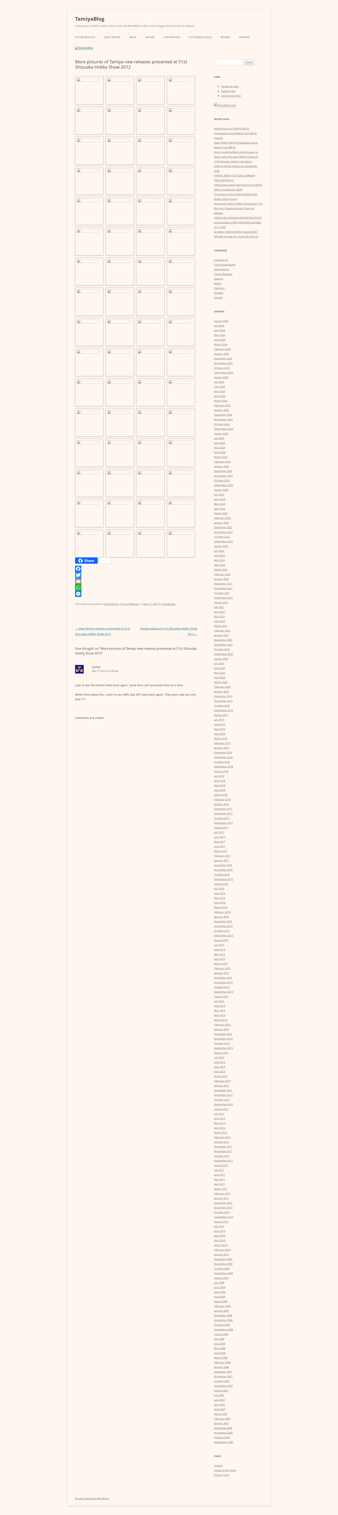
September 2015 (223, 935)
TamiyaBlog (89, 18)
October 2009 (222, 1268)
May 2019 (219, 729)
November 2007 (223, 1376)
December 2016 (223, 865)
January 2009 (221, 1311)
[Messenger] (136, 594)
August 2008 (221, 1334)
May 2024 (219, 447)
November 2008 (223, 1320)
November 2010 (223, 1207)
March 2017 (220, 851)
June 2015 (219, 949)
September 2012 (223, 1104)
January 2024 (221, 466)
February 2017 (222, 855)
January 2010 (221, 1254)
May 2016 (219, 898)
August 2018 (221, 771)
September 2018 (223, 766)
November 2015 (223, 926)
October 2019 (222, 705)
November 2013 (223, 1038)
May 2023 (219, 504)
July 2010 (219, 1226)
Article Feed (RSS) (231, 96)
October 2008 (222, 1325)
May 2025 (219, 391)
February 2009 (222, 1306)
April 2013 (219, 1071)
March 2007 (220, 1414)
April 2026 (219, 339)
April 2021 (219, 621)
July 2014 (219, 1001)
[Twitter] (136, 575)
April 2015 (219, 959)
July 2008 (219, 1339)
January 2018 (221, 804)
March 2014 (220, 1020)
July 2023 (219, 494)
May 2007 (219, 1404)
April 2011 (219, 1184)
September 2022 (223, 541)
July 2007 (219, 1395)
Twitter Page (228, 91)
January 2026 (221, 354)
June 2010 (219, 1231)
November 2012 (223, 1095)
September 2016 (223, 879)
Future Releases (85, 37)
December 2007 (223, 1371)
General (218, 278)
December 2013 (223, 1034)
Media (133, 37)
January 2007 (221, 1423)
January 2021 (221, 635)
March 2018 (220, 794)
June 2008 (219, 1343)
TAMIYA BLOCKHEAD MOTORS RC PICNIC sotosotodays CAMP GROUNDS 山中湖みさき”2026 (238, 222)
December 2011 (223, 1146)
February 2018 (222, 799)
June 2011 (219, 1174)
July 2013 (219, 1057)
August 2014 (221, 996)
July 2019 (219, 719)
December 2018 (223, 752)
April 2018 (219, 790)
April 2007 (219, 1409)
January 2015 (221, 973)
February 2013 (222, 1081)
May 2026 (219, 335)
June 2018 (219, 780)
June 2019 (219, 724)
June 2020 (219, 668)
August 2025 (221, 377)
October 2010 (222, 1212)
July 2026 (219, 325)
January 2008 (221, 1367)
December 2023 (223, 471)
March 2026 (220, 344)
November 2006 (223, 1432)
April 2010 (219, 1240)
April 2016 (219, 902)
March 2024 (220, 457)
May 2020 (219, 673)
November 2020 (223, 644)
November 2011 (223, 1151)
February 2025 (222, 405)
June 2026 (219, 330)
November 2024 (223, 419)
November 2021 (223, 588)
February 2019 (222, 743)
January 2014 (221, 1029)
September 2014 (223, 992)
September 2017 (223, 823)
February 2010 (222, 1250)
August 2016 (221, 884)
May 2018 (219, 785)
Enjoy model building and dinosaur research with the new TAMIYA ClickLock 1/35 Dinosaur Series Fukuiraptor (236, 156)
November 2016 (223, 870)
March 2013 (220, 1076)
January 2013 (221, 1085)
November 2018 (223, 757)
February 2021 (222, 630)
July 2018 (219, 776)
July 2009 (219, 1282)
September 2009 (223, 1273)
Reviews (225, 37)
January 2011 (221, 1198)
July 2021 (219, 607)
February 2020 (222, 687)
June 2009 (219, 1287)
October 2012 (222, 1099)
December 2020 (223, 640)
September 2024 (223, 429)
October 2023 (222, 480)
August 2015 (221, 940)
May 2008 (219, 1348)
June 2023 (219, 499)
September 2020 (223, 654)
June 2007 (219, 1400)
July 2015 (219, 945)
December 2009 (223, 1259)
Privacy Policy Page (225, 1470)
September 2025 (223, 372)
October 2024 (222, 424)
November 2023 (223, 476)
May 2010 (219, 1235)
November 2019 (223, 701)
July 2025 (219, 382)
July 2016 (219, 888)
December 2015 (223, 921)
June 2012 (219, 1118)
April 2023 (219, 508)
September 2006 (223, 1442)
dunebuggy (168, 604)
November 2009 (223, 1264)
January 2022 (221, 579)
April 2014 (219, 1015)
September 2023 (223, 485)
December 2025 (223, 358)
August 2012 (221, 1109)
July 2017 (219, 832)
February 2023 (222, 518)
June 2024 (219, 443)
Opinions (244, 37)
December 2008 (223, 1315)
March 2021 (220, 626)
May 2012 (219, 1123)
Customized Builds (200, 37)
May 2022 (219, 560)
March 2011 (220, 1189)
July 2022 (219, 551)
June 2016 (219, 893)
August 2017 (221, 827)
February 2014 (222, 1024)
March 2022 (220, 569)
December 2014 (223, 977)
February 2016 (222, 912)
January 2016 (221, 916)
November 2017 (223, 813)
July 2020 (219, 663)
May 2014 (219, 1010)
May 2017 (219, 841)
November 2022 (223, 532)
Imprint (218, 1465)
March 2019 (220, 738)
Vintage (150, 37)
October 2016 (222, 874)
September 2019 (223, 710)
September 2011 (223, 1160)
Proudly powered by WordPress (92, 1498)
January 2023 (221, 522)
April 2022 (219, 565)
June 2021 (219, 612)
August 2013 (221, 1052)
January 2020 (221, 691)
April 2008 (219, 1353)
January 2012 (221, 1142)
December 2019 (223, 696)
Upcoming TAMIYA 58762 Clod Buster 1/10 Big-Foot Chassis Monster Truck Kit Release (238, 208)
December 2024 (223, 415)
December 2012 (223, 1090)
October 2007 (222, 1381)
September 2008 (223, 1329)
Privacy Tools (221, 1475)
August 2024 (221, 433)
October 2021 (222, 593)
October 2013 (222, 1043)
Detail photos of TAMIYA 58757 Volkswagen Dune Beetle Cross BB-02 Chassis (235, 133)
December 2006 (223, 1428)
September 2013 (223, 1048)
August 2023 (221, 490)
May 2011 (219, 1179)
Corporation (171, 37)
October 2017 (222, 818)
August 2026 (221, 321)
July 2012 (219, 1113)
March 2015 (220, 963)
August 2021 (221, 602)
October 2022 (222, 536)
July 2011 (219, 1170)
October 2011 (222, 1156)
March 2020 (220, 682)
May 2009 (219, 1292)
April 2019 (219, 734)
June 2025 (219, 386)
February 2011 (222, 1193)
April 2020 (219, 677)
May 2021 (219, 616)
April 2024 (219, 452)
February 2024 (222, 461)
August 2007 (221, 1390)
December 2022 (223, 527)
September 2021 (223, 597)
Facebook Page (230, 86)
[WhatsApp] (136, 587)
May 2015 (219, 954)
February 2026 (222, 349)
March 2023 (220, 513)
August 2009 (221, 1278)
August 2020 (221, 658)
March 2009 (220, 1301)
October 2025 (222, 368)
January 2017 (221, 860)
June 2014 (219, 1006)
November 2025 (223, 363)
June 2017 (219, 837)
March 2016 (220, 907)
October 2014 (222, 987)
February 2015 (222, 968)
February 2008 (222, 1362)
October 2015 (222, 931)
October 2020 (222, 649)
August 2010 (221, 1221)
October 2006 (222, 1437)
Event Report (112, 37)
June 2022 (219, 555)
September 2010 (223, 1217)
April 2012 (219, 1128)
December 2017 (223, 809)
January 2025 (221, 410)
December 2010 (223, 1203)
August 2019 (221, 715)
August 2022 (221, 546)
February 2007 (222, 1418)
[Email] (136, 581)
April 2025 (219, 396)
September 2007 (223, 1386)
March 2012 (220, 1132)
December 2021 (223, 583)
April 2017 (219, 846)
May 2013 (219, 1067)
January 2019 (221, 748)
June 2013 (219, 1062)
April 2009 (219, 1296)
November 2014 (223, 982)
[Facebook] (136, 569)
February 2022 (222, 574)
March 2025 (220, 400)
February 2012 (222, 1137)
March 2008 (220, 1357)
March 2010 (220, 1245)
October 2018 (222, 762)
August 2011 (221, 1165)
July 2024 (219, 438)
